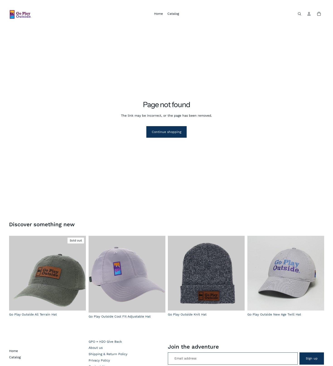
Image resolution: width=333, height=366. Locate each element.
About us (96, 347)
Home (13, 351)
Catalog (15, 357)
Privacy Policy (99, 360)
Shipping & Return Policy (108, 354)
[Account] (309, 14)
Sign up (312, 358)
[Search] (299, 14)
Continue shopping (166, 132)
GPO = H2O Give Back (105, 341)
